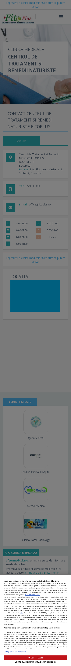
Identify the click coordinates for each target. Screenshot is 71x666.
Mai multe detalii (32, 595)
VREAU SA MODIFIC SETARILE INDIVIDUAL (35, 662)
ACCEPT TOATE (35, 657)
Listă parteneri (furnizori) (15, 652)
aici (21, 613)
